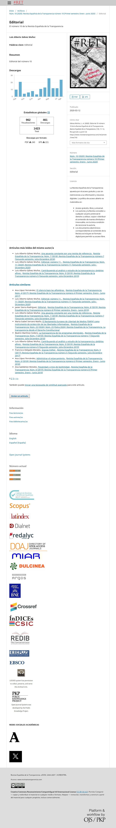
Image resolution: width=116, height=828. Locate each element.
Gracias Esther (49, 350)
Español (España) (17, 442)
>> (17, 378)
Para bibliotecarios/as (18, 421)
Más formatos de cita (81, 142)
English (12, 438)
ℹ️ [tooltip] (48, 112)
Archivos (21, 10)
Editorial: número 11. (51, 262)
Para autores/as (16, 417)
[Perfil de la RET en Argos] (19, 581)
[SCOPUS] (20, 509)
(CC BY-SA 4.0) (82, 792)
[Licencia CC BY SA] (18, 787)
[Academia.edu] (14, 741)
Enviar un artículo (19, 396)
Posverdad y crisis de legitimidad (54, 367)
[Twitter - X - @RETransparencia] (15, 761)
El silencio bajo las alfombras (50, 290)
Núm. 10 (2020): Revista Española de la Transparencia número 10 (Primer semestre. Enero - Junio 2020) (52, 13)
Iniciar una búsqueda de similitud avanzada (46, 385)
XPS (86, 97)
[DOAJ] (28, 550)
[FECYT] (21, 499)
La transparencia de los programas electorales (61, 333)
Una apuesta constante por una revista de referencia (66, 253)
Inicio (11, 10)
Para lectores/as (16, 413)
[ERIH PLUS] (19, 655)
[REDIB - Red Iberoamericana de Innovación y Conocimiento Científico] (20, 646)
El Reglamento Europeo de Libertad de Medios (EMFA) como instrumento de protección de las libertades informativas (57, 323)
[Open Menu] (9, 3)
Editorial (42, 307)
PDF (76, 97)
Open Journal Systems (19, 454)
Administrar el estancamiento (50, 358)
